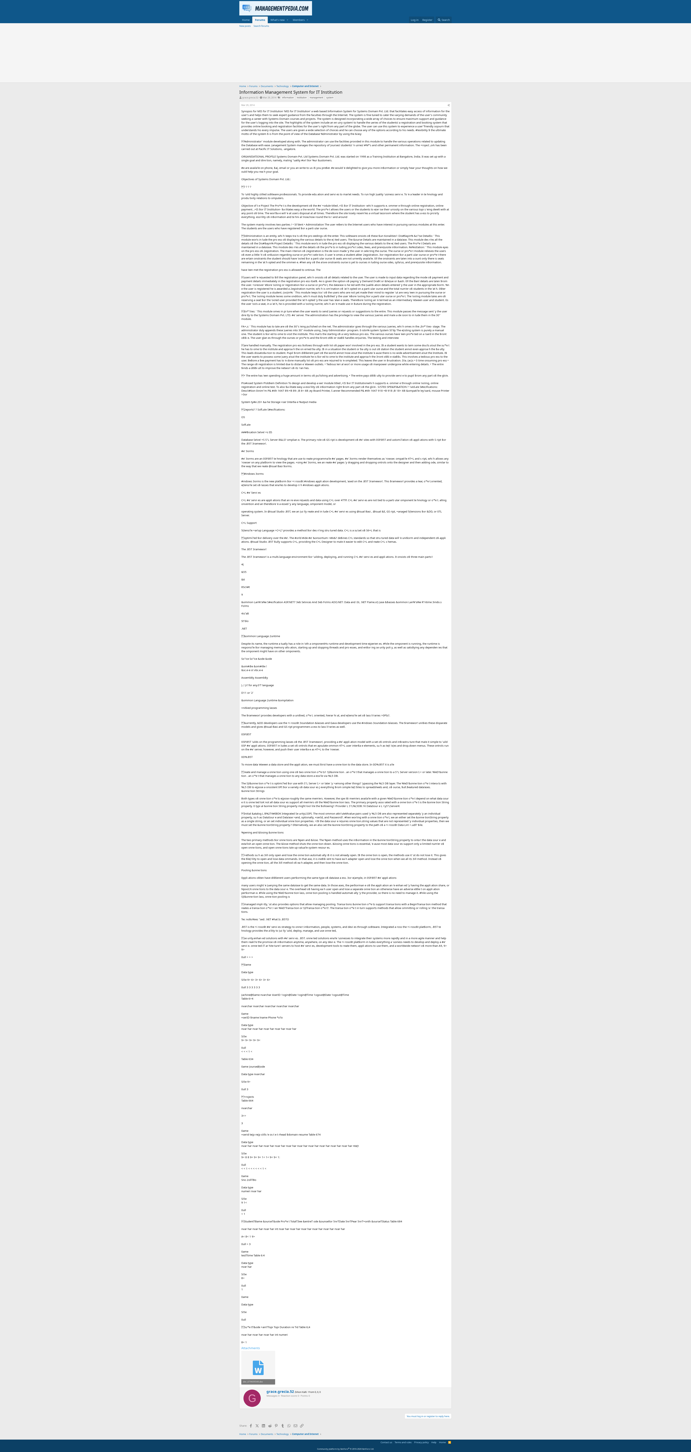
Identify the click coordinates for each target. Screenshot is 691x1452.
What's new (277, 20)
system (329, 97)
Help (433, 1442)
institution (302, 97)
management (316, 97)
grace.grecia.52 (250, 97)
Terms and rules (403, 1442)
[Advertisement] (345, 55)
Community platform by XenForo (345, 1449)
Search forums (261, 26)
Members (299, 20)
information (288, 97)
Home (246, 20)
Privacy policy (421, 1442)
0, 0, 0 (318, 1392)
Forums (260, 20)
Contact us (386, 1442)
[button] (287, 20)
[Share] (448, 105)
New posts (245, 26)
